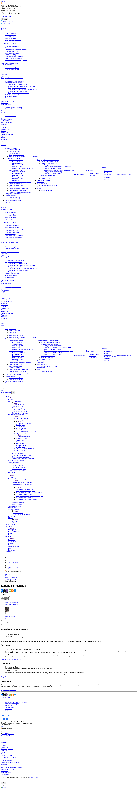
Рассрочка (4, 137)
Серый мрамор (17, 163)
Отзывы (3, 131)
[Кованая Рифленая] (11, 603)
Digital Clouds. (33, 777)
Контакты (4, 139)
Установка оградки (11, 96)
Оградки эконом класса (12, 38)
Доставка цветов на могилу (13, 108)
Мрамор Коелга (17, 166)
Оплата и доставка (7, 134)
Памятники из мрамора (12, 46)
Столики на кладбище (12, 69)
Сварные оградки (10, 35)
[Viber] (7, 590)
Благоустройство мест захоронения (12, 78)
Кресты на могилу (10, 55)
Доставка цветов (6, 104)
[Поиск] (13, 392)
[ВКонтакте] (2, 590)
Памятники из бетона (11, 51)
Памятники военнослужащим (14, 56)
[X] (4, 590)
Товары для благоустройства (10, 73)
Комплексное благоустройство (14, 81)
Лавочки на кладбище (12, 68)
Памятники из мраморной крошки (16, 49)
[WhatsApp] (10, 590)
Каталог (3, 28)
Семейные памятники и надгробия (16, 60)
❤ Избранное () (7, 16)
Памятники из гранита (12, 48)
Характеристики (10, 616)
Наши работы (5, 120)
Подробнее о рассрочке (8, 690)
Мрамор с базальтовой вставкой (22, 168)
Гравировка (4, 103)
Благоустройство (6, 122)
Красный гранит (17, 178)
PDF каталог (127, 174)
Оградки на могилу (7, 30)
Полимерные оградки (11, 36)
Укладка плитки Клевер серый (18, 91)
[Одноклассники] (12, 590)
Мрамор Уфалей (17, 165)
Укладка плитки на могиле (13, 83)
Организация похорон (8, 101)
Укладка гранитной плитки (17, 88)
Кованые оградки (10, 33)
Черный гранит (17, 177)
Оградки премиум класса (13, 40)
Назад (12, 398)
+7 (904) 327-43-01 (8, 23)
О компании (5, 129)
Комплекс (4, 124)
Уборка (3, 112)
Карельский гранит (18, 172)
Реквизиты (4, 132)
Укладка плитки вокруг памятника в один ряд (23, 89)
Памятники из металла (12, 53)
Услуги (3, 76)
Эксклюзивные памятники (13, 58)
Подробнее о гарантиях (8, 677)
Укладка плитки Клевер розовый (18, 93)
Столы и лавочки (6, 64)
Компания (4, 127)
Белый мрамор (17, 161)
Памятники (4, 126)
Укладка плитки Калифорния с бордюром (21, 86)
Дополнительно (10, 618)
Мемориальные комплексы (9, 63)
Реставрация (5, 111)
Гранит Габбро (17, 173)
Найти (3, 783)
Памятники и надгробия (8, 43)
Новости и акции (6, 119)
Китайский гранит (18, 175)
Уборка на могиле (10, 116)
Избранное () (6, 393)
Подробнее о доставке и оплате (11, 659)
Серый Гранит (16, 180)
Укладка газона (9, 98)
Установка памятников (12, 94)
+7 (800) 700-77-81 (8, 21)
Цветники (4, 74)
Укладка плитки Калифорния (17, 84)
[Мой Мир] (15, 590)
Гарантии (4, 136)
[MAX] (3, 787)
